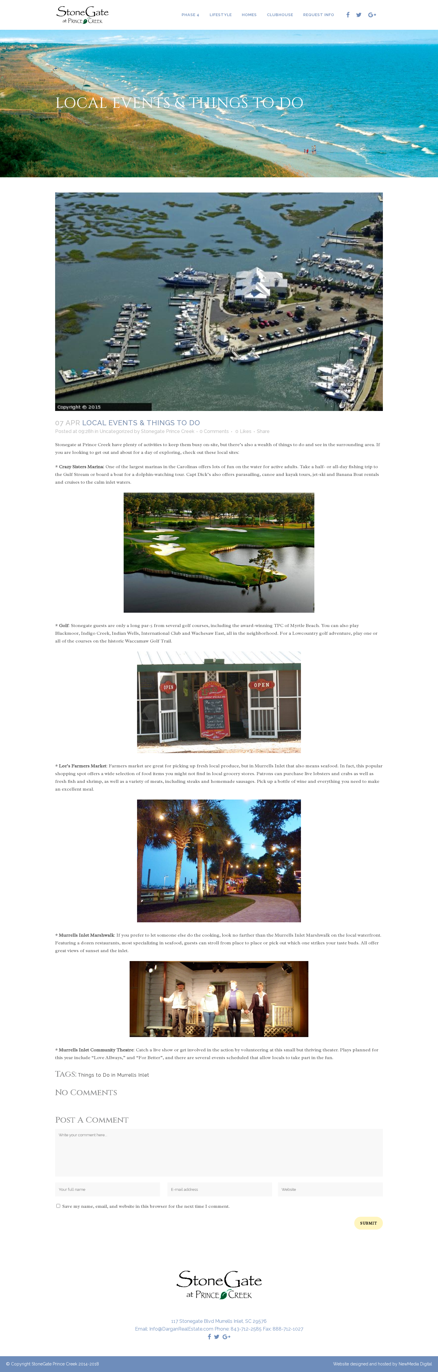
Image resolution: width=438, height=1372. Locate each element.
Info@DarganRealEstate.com (181, 1329)
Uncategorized (116, 431)
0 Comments (214, 431)
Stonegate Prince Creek (167, 431)
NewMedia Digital (415, 1364)
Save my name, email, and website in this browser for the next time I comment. (146, 1206)
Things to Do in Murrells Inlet (113, 1075)
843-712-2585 (246, 1329)
